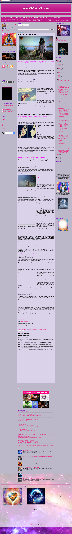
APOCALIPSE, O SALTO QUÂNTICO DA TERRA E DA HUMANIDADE (30, 419)
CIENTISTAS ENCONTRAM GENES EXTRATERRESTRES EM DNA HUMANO (31, 421)
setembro (60, 68)
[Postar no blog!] (19, 330)
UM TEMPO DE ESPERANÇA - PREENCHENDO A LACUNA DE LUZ (63, 87)
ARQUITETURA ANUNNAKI (22, 420)
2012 (58, 158)
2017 (58, 61)
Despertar (36, 329)
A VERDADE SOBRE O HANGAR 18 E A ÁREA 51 (26, 418)
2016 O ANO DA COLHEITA (62, 138)
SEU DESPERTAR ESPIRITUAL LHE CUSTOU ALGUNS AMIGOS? (34, 478)
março (59, 76)
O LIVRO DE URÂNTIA (44, 17)
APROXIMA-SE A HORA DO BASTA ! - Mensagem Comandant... (64, 106)
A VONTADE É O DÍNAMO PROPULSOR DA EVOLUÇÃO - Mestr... (63, 98)
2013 (58, 157)
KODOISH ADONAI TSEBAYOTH (23, 19)
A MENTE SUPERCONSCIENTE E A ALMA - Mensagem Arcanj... (64, 114)
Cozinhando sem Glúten (7, 111)
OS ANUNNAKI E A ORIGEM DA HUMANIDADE (26, 440)
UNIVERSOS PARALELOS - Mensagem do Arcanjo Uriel (63, 124)
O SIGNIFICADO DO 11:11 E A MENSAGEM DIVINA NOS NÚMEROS (29, 437)
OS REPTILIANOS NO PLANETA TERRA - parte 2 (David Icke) (28, 442)
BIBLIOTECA (4, 17)
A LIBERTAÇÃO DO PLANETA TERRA (24, 416)
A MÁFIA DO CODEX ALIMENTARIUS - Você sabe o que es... (63, 140)
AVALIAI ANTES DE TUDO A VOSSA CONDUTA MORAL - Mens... (63, 136)
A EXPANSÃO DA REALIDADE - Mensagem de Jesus (63, 118)
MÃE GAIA (11, 17)
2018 (58, 60)
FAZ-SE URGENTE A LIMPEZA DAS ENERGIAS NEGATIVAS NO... (63, 101)
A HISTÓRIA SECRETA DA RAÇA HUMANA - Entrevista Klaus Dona (29, 415)
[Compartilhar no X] (21, 330)
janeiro (59, 79)
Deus (3, 123)
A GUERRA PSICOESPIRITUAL (23, 411)
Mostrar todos (14, 114)
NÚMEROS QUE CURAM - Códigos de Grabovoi (31, 450)
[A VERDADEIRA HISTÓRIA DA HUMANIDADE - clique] (12, 504)
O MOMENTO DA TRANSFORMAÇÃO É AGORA (63, 109)
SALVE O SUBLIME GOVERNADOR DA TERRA (63, 133)
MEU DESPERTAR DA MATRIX (23, 436)
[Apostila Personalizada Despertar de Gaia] (36, 407)
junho (59, 72)
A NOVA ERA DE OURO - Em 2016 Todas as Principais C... (64, 126)
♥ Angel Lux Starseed (12, 24)
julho (59, 71)
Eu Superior (40, 329)
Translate (37, 25)
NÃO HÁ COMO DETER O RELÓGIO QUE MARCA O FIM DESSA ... (63, 146)
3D (2, 125)
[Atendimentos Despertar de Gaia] (63, 35)
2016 (58, 63)
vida (48, 329)
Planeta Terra (4, 120)
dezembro (60, 64)
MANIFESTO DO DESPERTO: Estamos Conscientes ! (27, 433)
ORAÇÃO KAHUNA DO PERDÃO (63, 150)
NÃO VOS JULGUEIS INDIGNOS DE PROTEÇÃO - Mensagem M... (64, 131)
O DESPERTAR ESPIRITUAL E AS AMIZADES (31, 467)
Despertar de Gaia (36, 7)
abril (59, 75)
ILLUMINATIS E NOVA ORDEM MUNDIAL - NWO (26, 430)
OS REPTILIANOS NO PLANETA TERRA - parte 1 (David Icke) (28, 441)
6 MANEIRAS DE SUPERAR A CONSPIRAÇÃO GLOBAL (27, 414)
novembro (60, 65)
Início (3, 14)
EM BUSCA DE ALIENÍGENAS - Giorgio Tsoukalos (41, 19)
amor (30, 329)
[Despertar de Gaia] (36, 504)
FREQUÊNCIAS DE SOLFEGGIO (8, 19)
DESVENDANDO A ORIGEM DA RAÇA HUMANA (26, 425)
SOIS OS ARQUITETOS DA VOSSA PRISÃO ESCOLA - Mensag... (64, 143)
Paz (46, 329)
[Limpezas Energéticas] (9, 60)
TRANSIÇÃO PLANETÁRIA (56, 17)
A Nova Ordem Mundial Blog (8, 105)
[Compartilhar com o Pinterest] (23, 330)
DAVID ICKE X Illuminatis (22, 424)
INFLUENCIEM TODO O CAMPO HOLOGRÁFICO (63, 116)
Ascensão (33, 329)
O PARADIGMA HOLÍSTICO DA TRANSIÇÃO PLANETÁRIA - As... (63, 83)
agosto (59, 69)
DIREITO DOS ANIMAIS (20, 17)
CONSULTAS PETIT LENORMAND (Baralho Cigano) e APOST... (64, 152)
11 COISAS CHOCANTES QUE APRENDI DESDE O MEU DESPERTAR (30, 413)
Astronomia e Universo (7, 109)
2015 (58, 154)
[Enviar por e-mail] (18, 330)
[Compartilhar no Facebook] (22, 330)
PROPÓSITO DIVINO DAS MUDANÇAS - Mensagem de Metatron (63, 111)
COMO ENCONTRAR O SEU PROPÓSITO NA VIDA (63, 92)
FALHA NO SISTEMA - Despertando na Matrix (25, 429)
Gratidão (44, 329)
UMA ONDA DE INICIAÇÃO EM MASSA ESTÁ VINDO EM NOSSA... (63, 129)
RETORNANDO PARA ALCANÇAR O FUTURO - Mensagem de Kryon (63, 121)
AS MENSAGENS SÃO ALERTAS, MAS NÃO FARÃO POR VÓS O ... (63, 95)
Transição (3, 128)
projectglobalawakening (25, 321)
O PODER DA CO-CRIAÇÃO (32, 17)
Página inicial (36, 385)
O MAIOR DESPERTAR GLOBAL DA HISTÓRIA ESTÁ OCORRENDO (63, 104)
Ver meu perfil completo (6, 30)
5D (2, 124)
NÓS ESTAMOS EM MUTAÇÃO (63, 80)
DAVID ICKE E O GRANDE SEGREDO (24, 423)
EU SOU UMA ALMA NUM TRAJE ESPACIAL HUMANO (27, 428)
